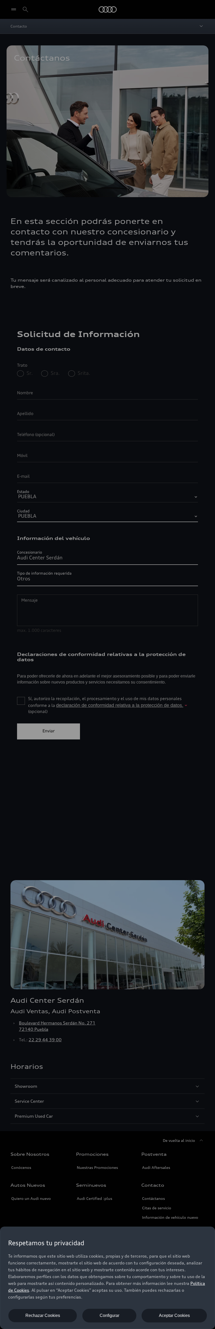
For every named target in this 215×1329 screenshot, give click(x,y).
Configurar (109, 1315)
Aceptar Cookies (174, 1315)
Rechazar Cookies (42, 1315)
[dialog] (107, 1278)
